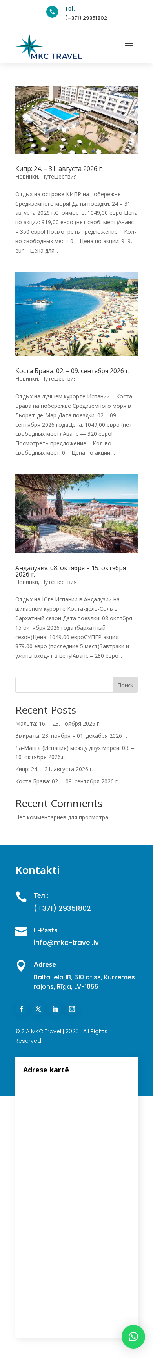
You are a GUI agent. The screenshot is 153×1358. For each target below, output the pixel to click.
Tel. (70, 9)
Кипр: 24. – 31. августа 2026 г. (59, 168)
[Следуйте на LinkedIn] (55, 1009)
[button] (133, 1337)
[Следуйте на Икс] (38, 1009)
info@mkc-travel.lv (66, 942)
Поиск (125, 685)
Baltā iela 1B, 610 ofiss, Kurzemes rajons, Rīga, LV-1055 (84, 982)
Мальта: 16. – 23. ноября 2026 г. (57, 723)
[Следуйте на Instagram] (72, 1009)
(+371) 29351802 (86, 18)
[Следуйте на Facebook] (21, 1009)
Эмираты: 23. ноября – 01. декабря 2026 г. (71, 735)
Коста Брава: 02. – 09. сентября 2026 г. (72, 370)
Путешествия (59, 176)
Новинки (26, 176)
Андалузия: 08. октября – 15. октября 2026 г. (70, 571)
